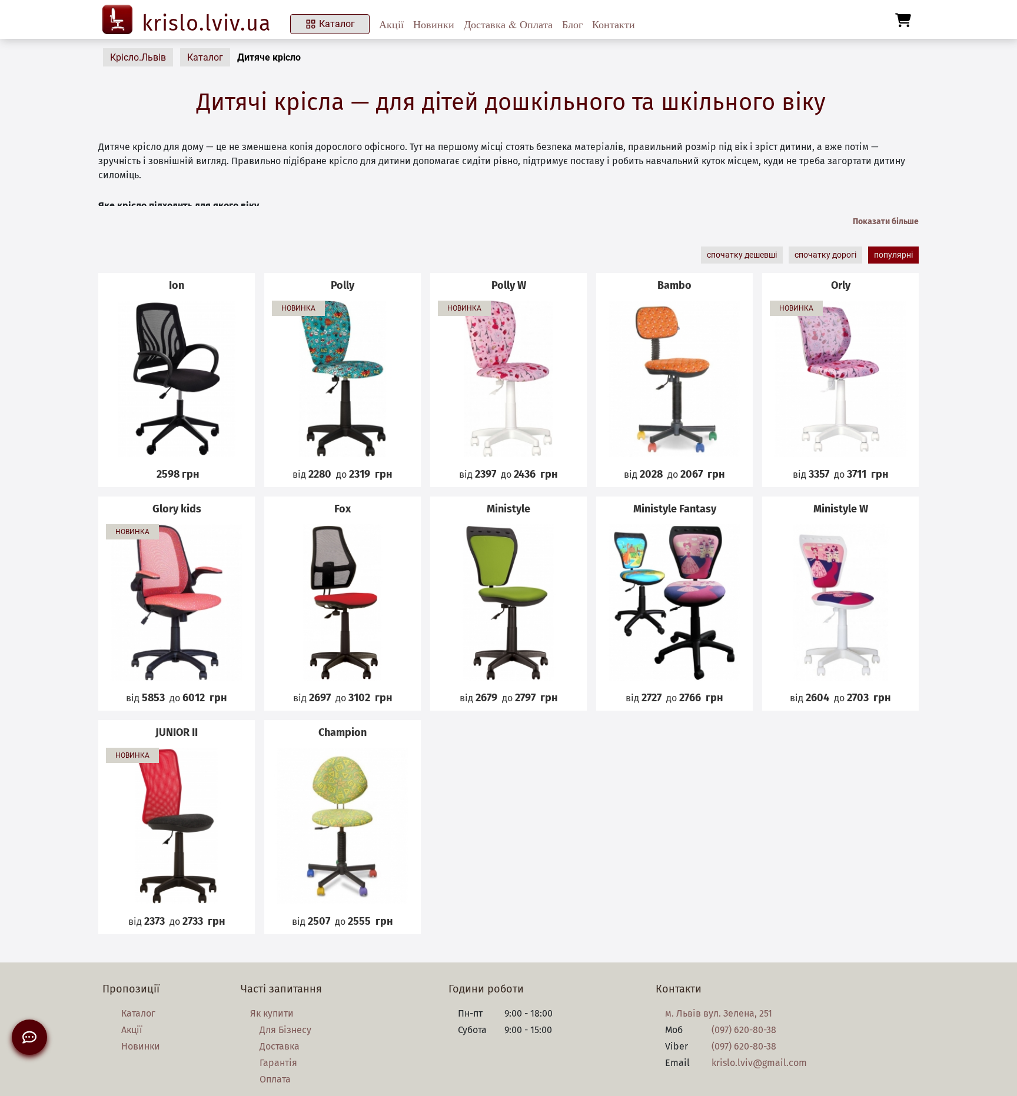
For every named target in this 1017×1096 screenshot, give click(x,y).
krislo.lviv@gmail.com (759, 1062)
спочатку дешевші (742, 254)
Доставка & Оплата (508, 24)
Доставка (280, 1046)
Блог (572, 24)
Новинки (433, 24)
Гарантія (278, 1062)
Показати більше (886, 221)
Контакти (613, 24)
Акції (391, 24)
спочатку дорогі (825, 254)
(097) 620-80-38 (744, 1029)
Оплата (275, 1079)
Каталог (337, 23)
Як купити (272, 1013)
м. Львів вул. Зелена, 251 (718, 1013)
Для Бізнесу (285, 1029)
